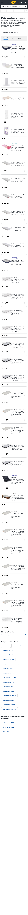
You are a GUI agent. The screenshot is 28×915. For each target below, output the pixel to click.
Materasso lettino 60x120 (10, 32)
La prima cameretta (8, 727)
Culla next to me (18, 10)
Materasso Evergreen (9, 704)
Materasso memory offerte (11, 664)
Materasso (4, 15)
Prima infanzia (7, 731)
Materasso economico (9, 695)
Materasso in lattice (8, 655)
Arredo (12, 722)
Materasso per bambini (9, 677)
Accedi (21, 2)
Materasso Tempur (8, 659)
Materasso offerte (18, 646)
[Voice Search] (25, 6)
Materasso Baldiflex (8, 700)
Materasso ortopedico (9, 709)
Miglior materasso (8, 668)
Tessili (4, 722)
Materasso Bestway (8, 682)
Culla (3, 10)
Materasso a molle (8, 691)
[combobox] (14, 6)
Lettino (10, 10)
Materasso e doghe (8, 686)
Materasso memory (8, 650)
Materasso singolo (8, 673)
